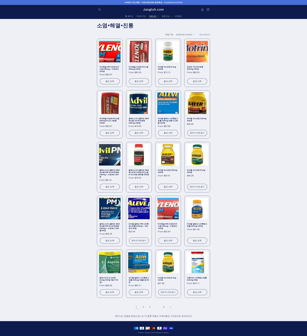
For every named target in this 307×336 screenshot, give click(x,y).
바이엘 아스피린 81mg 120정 (167, 279)
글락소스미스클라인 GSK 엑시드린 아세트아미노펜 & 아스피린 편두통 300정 (139, 172)
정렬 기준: (169, 35)
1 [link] (136, 307)
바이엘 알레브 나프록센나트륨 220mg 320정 (197, 225)
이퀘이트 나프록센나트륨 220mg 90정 (197, 279)
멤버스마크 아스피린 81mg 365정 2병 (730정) (109, 280)
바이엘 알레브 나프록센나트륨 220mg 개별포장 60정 (139, 280)
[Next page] (170, 307)
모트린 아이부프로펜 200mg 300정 (195, 68)
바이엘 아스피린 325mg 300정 (167, 171)
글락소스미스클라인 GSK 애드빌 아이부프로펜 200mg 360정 (139, 121)
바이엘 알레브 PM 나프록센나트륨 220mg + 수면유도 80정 (139, 226)
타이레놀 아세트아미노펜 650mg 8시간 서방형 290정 (109, 121)
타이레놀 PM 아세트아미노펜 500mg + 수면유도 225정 (109, 69)
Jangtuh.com (149, 332)
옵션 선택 (109, 81)
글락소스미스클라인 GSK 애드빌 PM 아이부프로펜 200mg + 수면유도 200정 (110, 173)
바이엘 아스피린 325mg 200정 (196, 120)
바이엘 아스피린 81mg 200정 (196, 171)
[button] (99, 9)
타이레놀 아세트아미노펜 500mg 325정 (138, 68)
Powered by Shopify (161, 332)
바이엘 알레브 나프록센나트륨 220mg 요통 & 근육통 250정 (168, 121)
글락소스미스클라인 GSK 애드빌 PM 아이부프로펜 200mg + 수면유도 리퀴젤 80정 (110, 227)
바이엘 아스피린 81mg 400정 (167, 68)
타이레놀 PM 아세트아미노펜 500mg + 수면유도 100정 (167, 226)
